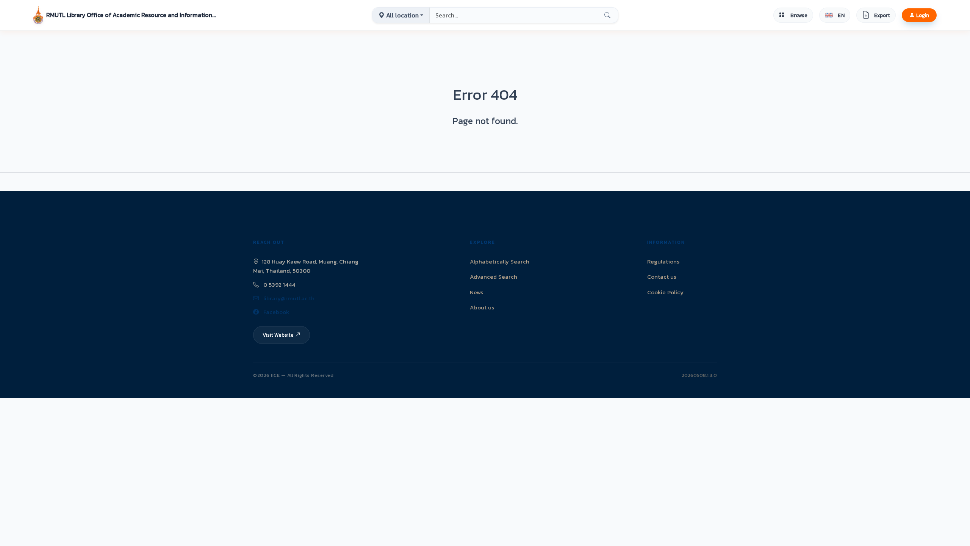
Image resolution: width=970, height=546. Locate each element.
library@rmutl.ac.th (288, 298)
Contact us (661, 276)
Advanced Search (493, 276)
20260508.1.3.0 (699, 375)
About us (482, 307)
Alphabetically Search (499, 261)
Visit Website (278, 335)
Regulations (663, 261)
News (476, 292)
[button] (125, 15)
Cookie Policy (665, 292)
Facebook (275, 312)
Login (922, 15)
